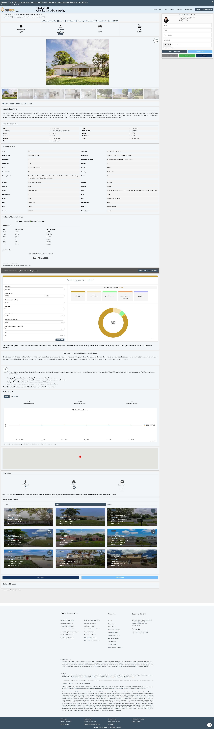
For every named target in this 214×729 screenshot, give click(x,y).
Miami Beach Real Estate (67, 635)
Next (156, 62)
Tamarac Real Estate (89, 632)
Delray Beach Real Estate (67, 620)
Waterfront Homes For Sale (115, 647)
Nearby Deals (101, 21)
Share (61, 21)
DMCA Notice (112, 641)
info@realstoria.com (185, 21)
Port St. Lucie (14, 396)
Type (57, 504)
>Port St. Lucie (14, 14)
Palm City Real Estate (90, 623)
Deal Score (70, 21)
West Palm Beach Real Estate (92, 640)
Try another (172, 48)
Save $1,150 (113, 21)
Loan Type (7, 306)
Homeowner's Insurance (11, 319)
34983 (6, 396)
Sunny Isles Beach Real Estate (92, 629)
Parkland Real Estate (89, 626)
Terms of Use (27, 265)
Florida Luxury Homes (113, 635)
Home (155, 9)
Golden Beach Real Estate (67, 626)
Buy (160, 9)
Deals (172, 9)
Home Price (8, 286)
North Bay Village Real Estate (92, 620)
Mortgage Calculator (85, 21)
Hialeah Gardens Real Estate (68, 629)
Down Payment (9, 293)
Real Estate (7, 14)
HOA (6, 333)
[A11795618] (166, 19)
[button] (19, 5)
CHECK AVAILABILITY (174, 51)
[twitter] (137, 632)
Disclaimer (111, 621)
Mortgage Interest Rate (11, 300)
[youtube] (147, 632)
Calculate (60, 339)
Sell (166, 9)
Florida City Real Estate (67, 623)
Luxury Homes (112, 644)
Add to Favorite (50, 21)
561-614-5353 (183, 19)
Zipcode (109, 504)
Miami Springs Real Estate (67, 637)
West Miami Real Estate (90, 637)
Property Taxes (9, 313)
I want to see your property (148, 270)
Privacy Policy (111, 626)
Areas (179, 9)
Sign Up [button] (110, 724)
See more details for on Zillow (10, 263)
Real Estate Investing (114, 629)
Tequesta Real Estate (90, 635)
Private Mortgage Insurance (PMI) (14, 326)
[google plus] (140, 632)
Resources (188, 9)
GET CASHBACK (120, 577)
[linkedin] (143, 632)
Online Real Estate (113, 632)
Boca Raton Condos (113, 638)
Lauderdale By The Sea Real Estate (70, 632)
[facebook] (133, 632)
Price (6, 504)
